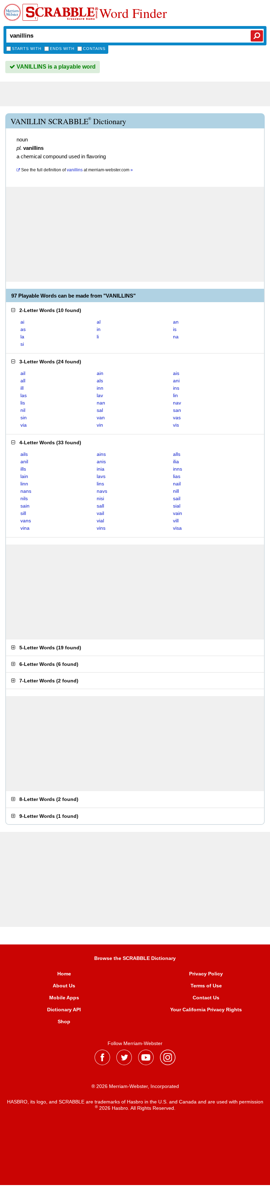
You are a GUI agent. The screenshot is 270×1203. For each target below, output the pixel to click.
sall (100, 506)
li (98, 336)
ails (24, 454)
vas (177, 417)
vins (101, 528)
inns (177, 469)
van (101, 417)
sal (100, 410)
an (176, 322)
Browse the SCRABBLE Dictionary (135, 958)
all (22, 380)
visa (177, 528)
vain (177, 513)
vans (25, 520)
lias (176, 476)
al (99, 322)
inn (100, 388)
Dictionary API (64, 1009)
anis (101, 461)
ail (22, 373)
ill (22, 388)
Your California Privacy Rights (206, 1009)
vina (25, 528)
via (23, 425)
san (177, 410)
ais (176, 373)
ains (101, 454)
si (22, 344)
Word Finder (133, 13)
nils (24, 498)
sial (176, 506)
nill (176, 491)
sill (23, 513)
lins (100, 483)
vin (100, 425)
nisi (100, 498)
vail (100, 513)
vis (176, 425)
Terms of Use (206, 985)
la (22, 336)
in (99, 329)
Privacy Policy (206, 973)
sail (176, 498)
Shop (64, 1021)
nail (177, 483)
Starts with (26, 48)
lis (22, 403)
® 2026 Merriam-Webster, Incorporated (135, 1086)
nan (101, 403)
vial (100, 520)
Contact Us (206, 997)
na (176, 336)
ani (176, 380)
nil (22, 410)
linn (24, 483)
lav (100, 395)
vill (176, 520)
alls (176, 454)
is (174, 329)
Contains (94, 48)
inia (100, 469)
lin (175, 395)
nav (177, 403)
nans (25, 491)
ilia (176, 461)
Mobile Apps (64, 997)
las (23, 395)
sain (25, 506)
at (77, 169)
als (100, 380)
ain (100, 373)
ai (22, 322)
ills (23, 469)
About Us (64, 985)
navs (102, 491)
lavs (101, 476)
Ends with (62, 48)
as (23, 329)
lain (24, 476)
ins (176, 388)
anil (24, 461)
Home (64, 973)
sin (23, 417)
